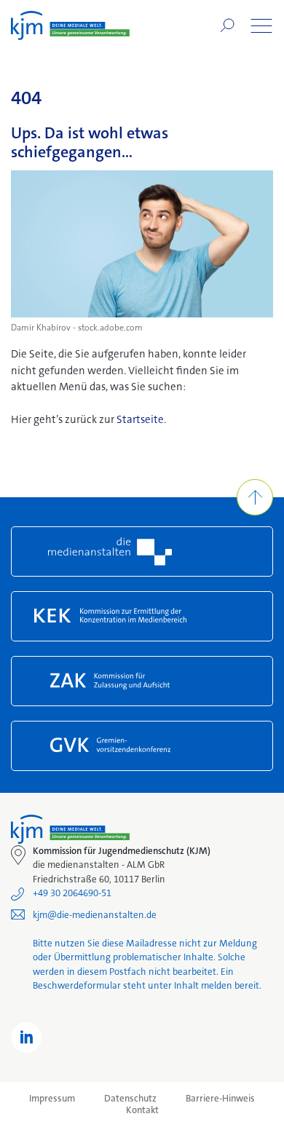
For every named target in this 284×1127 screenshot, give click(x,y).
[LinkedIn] (26, 1037)
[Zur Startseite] (70, 25)
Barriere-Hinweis (220, 1098)
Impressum (52, 1098)
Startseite (140, 419)
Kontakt (142, 1110)
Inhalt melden (203, 985)
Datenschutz (130, 1098)
